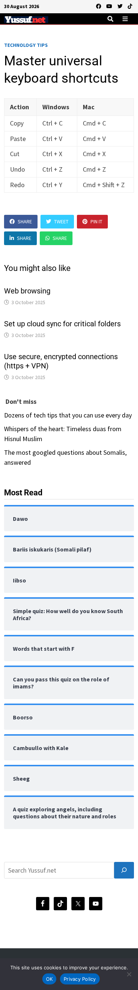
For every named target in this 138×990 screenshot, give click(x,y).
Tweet (61, 221)
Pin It (96, 221)
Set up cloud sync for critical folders (62, 323)
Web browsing (27, 290)
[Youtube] (110, 5)
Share (25, 221)
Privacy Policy (80, 979)
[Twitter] (121, 5)
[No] (128, 974)
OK (49, 979)
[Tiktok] (130, 5)
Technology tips (26, 45)
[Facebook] (99, 5)
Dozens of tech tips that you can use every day (68, 415)
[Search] (124, 870)
